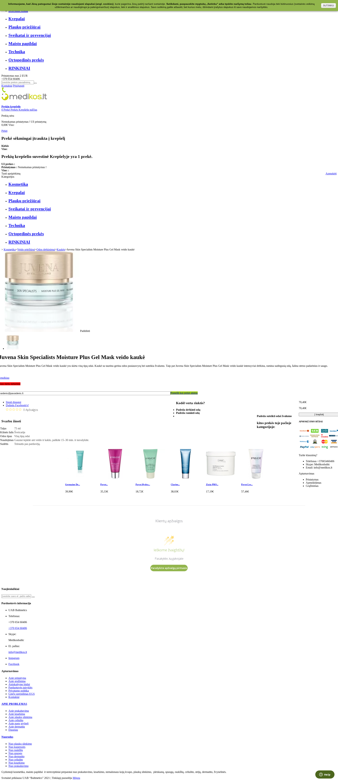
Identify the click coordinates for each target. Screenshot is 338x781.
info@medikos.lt (17, 652)
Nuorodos (7, 736)
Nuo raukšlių (15, 750)
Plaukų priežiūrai (24, 27)
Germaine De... (72, 484)
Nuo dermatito (16, 756)
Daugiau (13, 729)
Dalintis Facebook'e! (17, 405)
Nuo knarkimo (16, 762)
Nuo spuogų (15, 753)
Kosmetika (18, 184)
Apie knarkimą (16, 713)
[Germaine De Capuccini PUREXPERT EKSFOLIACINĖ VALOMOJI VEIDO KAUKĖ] (80, 477)
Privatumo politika (18, 690)
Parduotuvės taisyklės (20, 687)
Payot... (104, 484)
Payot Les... (247, 484)
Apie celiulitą (15, 720)
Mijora (76, 777)
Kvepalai (16, 18)
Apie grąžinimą (17, 681)
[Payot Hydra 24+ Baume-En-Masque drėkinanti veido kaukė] (150, 477)
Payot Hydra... (143, 484)
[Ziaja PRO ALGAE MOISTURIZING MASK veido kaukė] (221, 477)
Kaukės (61, 249)
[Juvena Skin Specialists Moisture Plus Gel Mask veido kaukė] (13, 348)
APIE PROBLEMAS (14, 703)
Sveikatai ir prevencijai (29, 35)
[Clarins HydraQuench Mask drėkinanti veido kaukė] (185, 477)
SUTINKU (328, 5)
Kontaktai (6, 85)
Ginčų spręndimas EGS (21, 693)
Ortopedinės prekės (26, 60)
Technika (16, 51)
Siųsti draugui (13, 402)
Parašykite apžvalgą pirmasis (169, 568)
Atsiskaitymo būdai (19, 684)
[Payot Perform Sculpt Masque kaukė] (115, 477)
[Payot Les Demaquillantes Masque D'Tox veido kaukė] (256, 477)
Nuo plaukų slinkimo (20, 743)
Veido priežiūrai (26, 249)
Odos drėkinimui (45, 249)
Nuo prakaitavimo (18, 765)
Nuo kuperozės (16, 746)
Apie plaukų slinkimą (20, 717)
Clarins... (175, 484)
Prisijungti (18, 85)
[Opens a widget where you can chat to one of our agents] (324, 774)
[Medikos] (24, 103)
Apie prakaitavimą (18, 710)
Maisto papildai (22, 43)
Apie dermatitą (16, 726)
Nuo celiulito (15, 759)
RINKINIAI (19, 68)
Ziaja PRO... (212, 484)
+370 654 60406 (17, 628)
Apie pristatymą (17, 677)
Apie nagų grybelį (18, 723)
